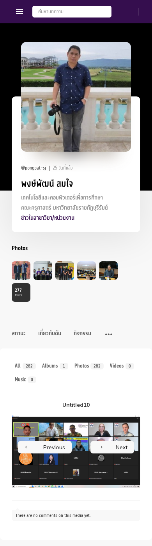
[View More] (109, 335)
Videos (120, 365)
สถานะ (19, 333)
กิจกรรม (82, 333)
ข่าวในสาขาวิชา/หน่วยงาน (47, 218)
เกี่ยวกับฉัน (49, 333)
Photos (87, 365)
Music (24, 379)
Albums (53, 365)
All (24, 365)
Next (121, 447)
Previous (54, 447)
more (18, 292)
